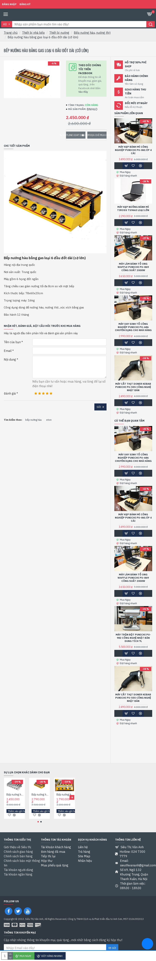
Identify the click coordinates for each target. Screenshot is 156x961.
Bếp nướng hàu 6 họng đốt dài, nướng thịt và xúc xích (15, 794)
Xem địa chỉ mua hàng (97, 135)
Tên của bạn (12, 342)
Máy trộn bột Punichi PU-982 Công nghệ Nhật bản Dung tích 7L (133, 638)
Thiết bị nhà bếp (33, 33)
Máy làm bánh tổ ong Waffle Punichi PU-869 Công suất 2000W (133, 267)
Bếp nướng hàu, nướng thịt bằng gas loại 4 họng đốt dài (65, 794)
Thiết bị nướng (59, 33)
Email (8, 351)
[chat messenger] (147, 944)
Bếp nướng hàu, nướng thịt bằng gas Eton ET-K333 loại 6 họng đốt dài (40, 794)
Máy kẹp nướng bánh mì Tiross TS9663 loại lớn (133, 209)
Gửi (99, 407)
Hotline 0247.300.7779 (75, 135)
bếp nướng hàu (33, 419)
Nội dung (10, 359)
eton (49, 419)
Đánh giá (10, 393)
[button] (7, 797)
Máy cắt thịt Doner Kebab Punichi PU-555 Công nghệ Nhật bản (133, 387)
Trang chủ (11, 33)
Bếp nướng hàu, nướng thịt (92, 33)
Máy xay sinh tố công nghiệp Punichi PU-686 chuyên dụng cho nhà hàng (133, 327)
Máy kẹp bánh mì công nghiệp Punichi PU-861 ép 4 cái (133, 150)
